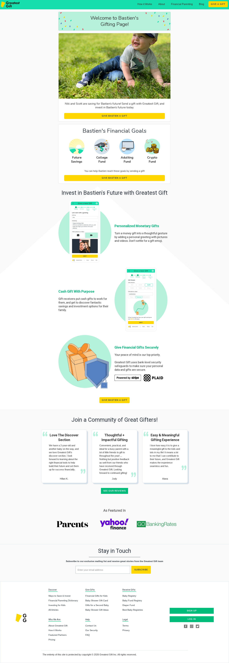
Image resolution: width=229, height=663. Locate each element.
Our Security (91, 630)
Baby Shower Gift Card (96, 600)
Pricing (51, 639)
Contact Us (90, 625)
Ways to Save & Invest (59, 596)
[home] (10, 4)
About (161, 4)
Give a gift (218, 4)
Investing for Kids (56, 605)
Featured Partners (57, 635)
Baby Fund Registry (132, 600)
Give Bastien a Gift (114, 115)
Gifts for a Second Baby (97, 605)
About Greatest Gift (57, 625)
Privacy (126, 630)
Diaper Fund (128, 605)
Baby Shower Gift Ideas (97, 610)
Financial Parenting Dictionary (63, 600)
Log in (192, 619)
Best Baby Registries (132, 610)
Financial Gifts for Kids (96, 596)
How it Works (144, 4)
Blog (201, 4)
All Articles (53, 610)
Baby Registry (129, 596)
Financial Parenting (182, 4)
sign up (192, 610)
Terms (125, 625)
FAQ (87, 635)
